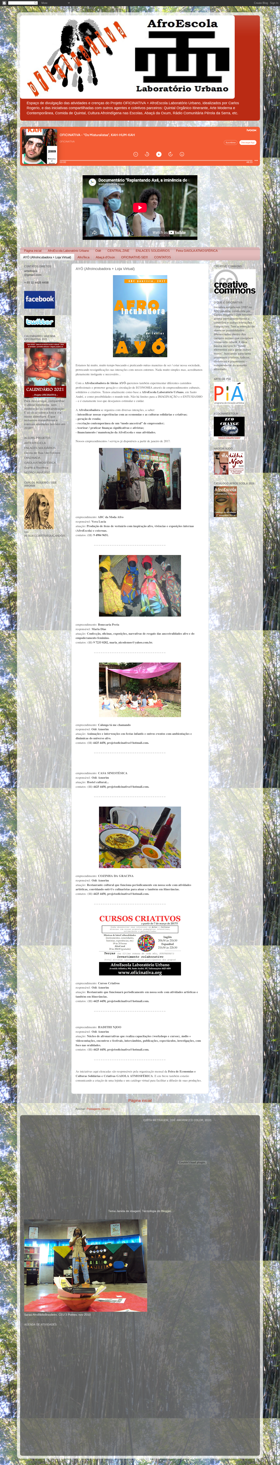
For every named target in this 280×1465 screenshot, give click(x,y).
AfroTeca (83, 257)
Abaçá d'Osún (105, 257)
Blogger (166, 1211)
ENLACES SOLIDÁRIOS (153, 250)
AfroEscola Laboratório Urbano (68, 250)
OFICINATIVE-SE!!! (134, 257)
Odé (98, 250)
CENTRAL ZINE (118, 250)
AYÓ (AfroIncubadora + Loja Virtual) (47, 257)
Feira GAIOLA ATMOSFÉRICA (197, 250)
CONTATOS (162, 257)
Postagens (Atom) (98, 1108)
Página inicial (32, 250)
